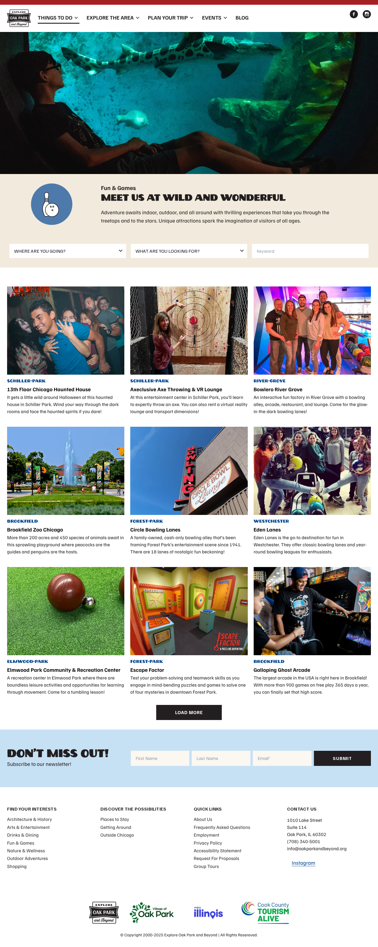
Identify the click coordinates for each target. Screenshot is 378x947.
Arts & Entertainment (28, 827)
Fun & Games (20, 842)
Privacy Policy (208, 842)
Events (211, 18)
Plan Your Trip (168, 18)
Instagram (303, 863)
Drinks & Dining (23, 835)
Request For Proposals (216, 858)
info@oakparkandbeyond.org (317, 848)
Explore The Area (110, 18)
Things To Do (55, 18)
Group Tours (206, 866)
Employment (206, 835)
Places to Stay (114, 819)
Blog (242, 18)
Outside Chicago (117, 835)
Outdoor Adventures (27, 858)
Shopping (17, 866)
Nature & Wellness (26, 850)
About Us (203, 819)
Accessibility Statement (217, 850)
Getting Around (115, 827)
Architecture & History (29, 819)
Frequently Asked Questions (222, 827)
